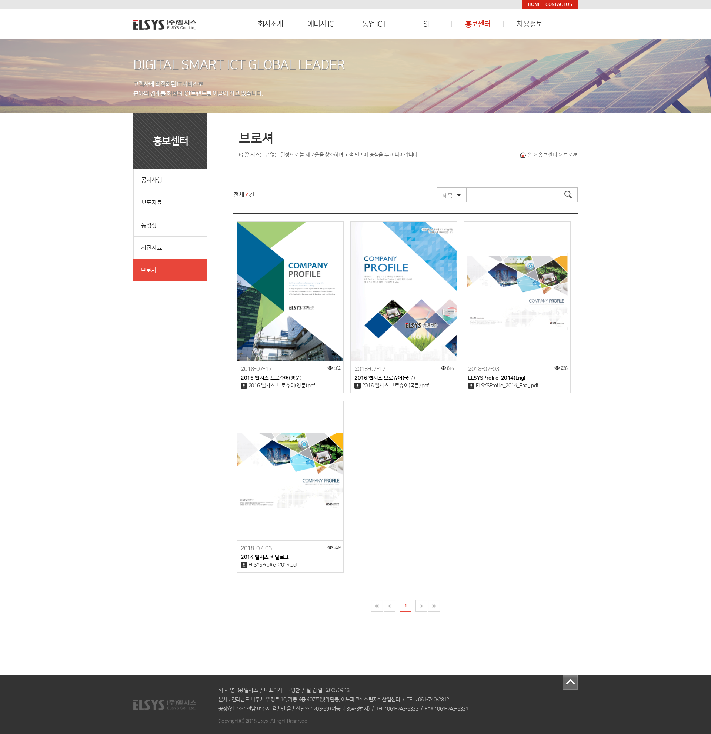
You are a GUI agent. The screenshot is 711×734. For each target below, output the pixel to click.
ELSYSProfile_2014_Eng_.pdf (507, 385)
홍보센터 (477, 24)
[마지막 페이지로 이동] (434, 606)
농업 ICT (374, 24)
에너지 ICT (322, 24)
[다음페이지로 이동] (421, 606)
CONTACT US (558, 4)
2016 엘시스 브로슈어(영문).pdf (281, 385)
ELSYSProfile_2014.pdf (273, 565)
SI (426, 24)
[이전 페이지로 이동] (389, 606)
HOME (534, 4)
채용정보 (529, 24)
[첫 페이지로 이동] (377, 606)
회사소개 (270, 24)
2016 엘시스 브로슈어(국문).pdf (395, 385)
